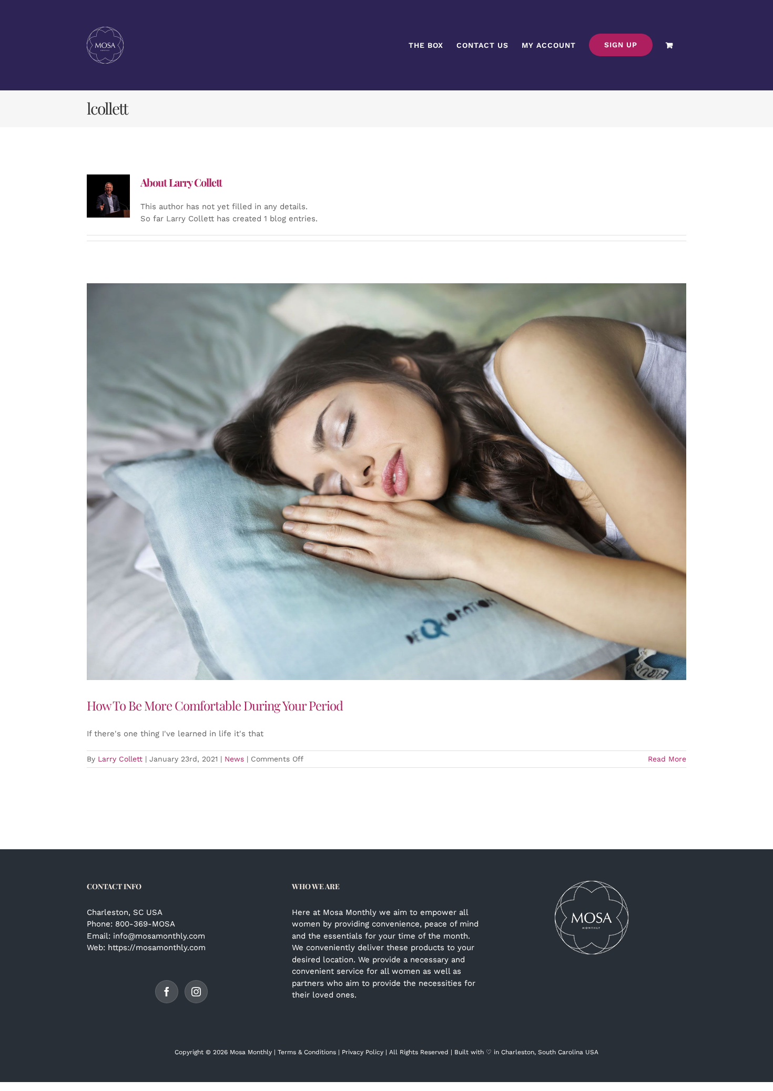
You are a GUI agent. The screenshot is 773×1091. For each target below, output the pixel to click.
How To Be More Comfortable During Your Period (215, 705)
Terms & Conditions (307, 1052)
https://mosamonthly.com (157, 947)
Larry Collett (120, 759)
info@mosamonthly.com (159, 936)
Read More (667, 759)
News (234, 759)
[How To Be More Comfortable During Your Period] (386, 481)
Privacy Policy (362, 1052)
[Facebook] (166, 991)
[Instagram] (196, 991)
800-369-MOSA (145, 924)
